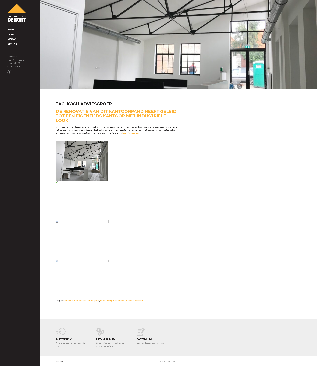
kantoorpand (93, 300)
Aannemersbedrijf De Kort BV (16, 13)
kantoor (82, 300)
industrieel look (70, 300)
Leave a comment (135, 300)
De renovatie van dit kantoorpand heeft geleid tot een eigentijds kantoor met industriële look (116, 116)
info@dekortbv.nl (15, 66)
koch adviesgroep (108, 300)
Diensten (13, 34)
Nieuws (11, 39)
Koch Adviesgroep (131, 133)
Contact (12, 44)
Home (10, 29)
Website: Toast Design (168, 361)
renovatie (122, 300)
